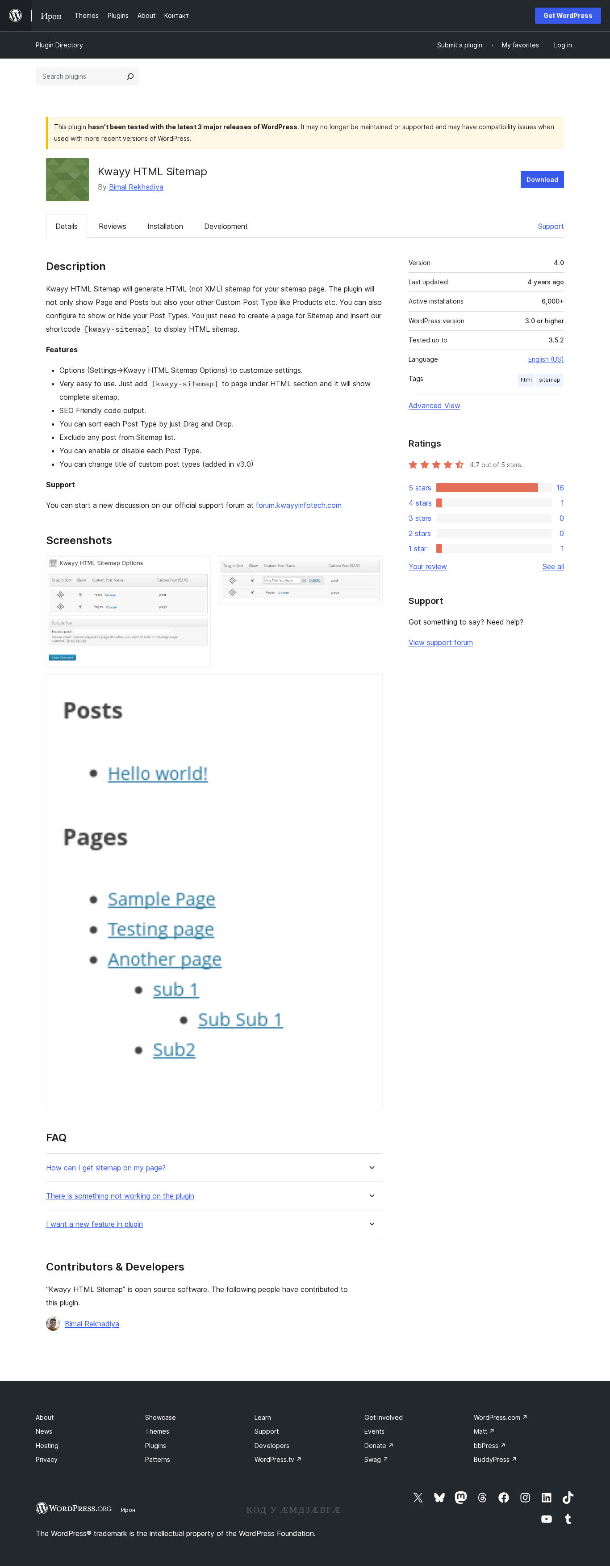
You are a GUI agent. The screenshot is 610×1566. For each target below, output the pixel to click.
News (44, 1431)
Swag (376, 1459)
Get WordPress (568, 15)
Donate (379, 1445)
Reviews (112, 226)
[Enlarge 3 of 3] (370, 686)
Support (551, 226)
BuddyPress (495, 1459)
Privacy (47, 1459)
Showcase (160, 1417)
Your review (428, 566)
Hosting (47, 1445)
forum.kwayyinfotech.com (299, 505)
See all (553, 566)
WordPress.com (501, 1417)
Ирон (128, 1509)
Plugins (155, 1445)
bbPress (490, 1445)
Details (66, 226)
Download (542, 179)
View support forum (441, 642)
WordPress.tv (278, 1459)
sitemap (549, 379)
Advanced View (434, 405)
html (526, 379)
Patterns (157, 1459)
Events (374, 1431)
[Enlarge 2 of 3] (370, 568)
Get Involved (383, 1417)
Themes (157, 1431)
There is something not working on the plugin (120, 1196)
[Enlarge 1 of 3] (198, 568)
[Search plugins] (130, 76)
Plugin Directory (59, 45)
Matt (484, 1431)
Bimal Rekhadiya (136, 186)
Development (226, 226)
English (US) (546, 359)
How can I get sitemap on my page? (106, 1168)
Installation (165, 226)
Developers (272, 1445)
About (45, 1417)
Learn (263, 1417)
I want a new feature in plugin (94, 1224)
